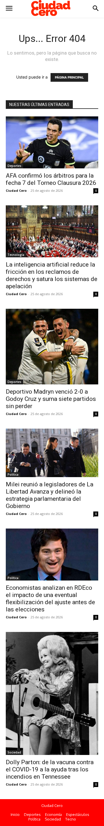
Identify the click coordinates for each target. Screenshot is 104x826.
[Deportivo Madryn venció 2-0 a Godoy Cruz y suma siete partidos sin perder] (52, 346)
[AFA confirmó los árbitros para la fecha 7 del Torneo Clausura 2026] (52, 142)
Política (13, 474)
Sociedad (14, 752)
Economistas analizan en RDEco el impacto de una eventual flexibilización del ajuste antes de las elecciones (50, 598)
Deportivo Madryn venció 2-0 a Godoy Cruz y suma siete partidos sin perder (51, 399)
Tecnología (16, 255)
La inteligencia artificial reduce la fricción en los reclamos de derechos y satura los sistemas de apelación (51, 275)
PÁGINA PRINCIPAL (69, 77)
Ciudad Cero (16, 190)
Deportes (14, 166)
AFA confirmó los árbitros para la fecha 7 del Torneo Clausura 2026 (51, 179)
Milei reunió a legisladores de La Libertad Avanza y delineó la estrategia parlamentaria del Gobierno (49, 495)
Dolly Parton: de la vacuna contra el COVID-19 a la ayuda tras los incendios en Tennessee (50, 769)
